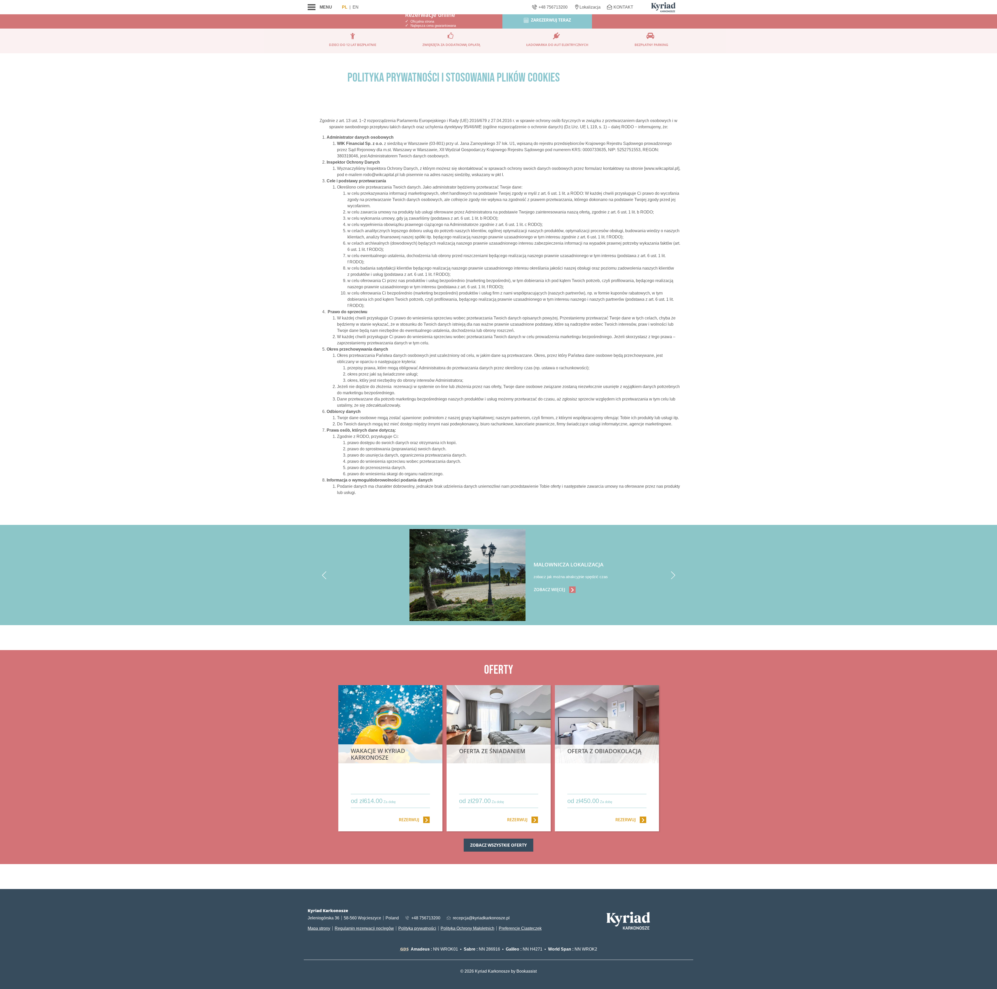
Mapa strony (319, 928)
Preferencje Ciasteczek (520, 928)
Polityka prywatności (417, 928)
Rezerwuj (414, 820)
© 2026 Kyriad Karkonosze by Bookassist (498, 971)
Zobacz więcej (555, 589)
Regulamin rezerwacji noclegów (364, 928)
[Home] (663, 7)
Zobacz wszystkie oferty (498, 845)
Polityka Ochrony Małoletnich (467, 928)
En (356, 7)
